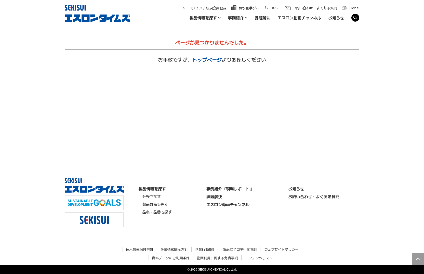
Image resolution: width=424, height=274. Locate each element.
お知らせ (336, 18)
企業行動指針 (205, 249)
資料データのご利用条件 (171, 257)
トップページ (207, 59)
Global (354, 7)
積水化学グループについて (259, 7)
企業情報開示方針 (174, 249)
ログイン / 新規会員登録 (207, 7)
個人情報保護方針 (139, 249)
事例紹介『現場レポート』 (229, 189)
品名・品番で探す (157, 211)
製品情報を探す (203, 18)
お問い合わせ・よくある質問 (314, 7)
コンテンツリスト (259, 257)
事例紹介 (236, 18)
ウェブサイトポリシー (281, 249)
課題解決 (262, 18)
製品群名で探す (155, 204)
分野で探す (151, 196)
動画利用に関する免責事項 (217, 257)
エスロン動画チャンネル (299, 18)
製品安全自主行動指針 (240, 249)
